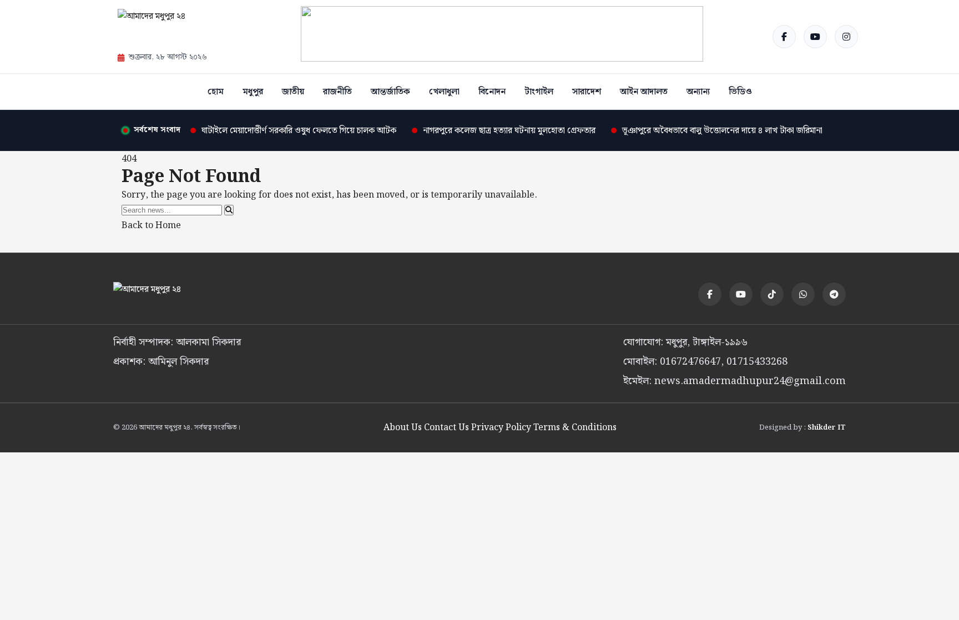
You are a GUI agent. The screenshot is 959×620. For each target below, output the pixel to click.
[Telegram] (834, 294)
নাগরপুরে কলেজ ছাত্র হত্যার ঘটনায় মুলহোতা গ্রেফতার (509, 131)
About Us (402, 428)
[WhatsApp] (803, 294)
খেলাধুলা (444, 92)
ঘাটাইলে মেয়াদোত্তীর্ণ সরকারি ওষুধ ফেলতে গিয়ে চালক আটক (298, 131)
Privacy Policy (501, 428)
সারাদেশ (586, 92)
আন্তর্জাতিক (390, 92)
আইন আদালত (644, 92)
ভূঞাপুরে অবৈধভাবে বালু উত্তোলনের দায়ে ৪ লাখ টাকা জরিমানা (722, 131)
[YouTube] (815, 36)
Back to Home (151, 226)
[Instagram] (846, 36)
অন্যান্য (698, 92)
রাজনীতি (337, 92)
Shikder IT (826, 428)
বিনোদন (492, 92)
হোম (216, 92)
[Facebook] (784, 36)
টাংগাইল (538, 92)
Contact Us (446, 428)
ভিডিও (740, 92)
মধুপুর (253, 92)
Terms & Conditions (575, 428)
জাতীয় (293, 92)
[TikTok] (772, 294)
